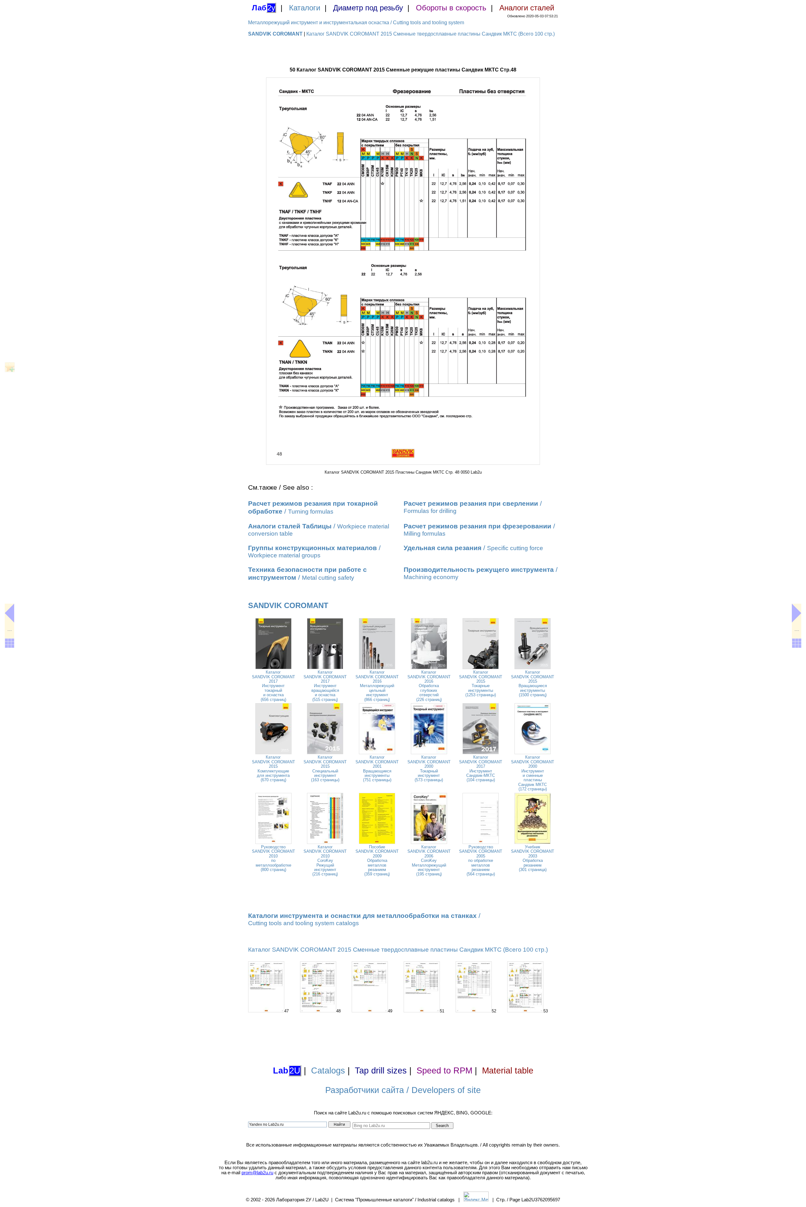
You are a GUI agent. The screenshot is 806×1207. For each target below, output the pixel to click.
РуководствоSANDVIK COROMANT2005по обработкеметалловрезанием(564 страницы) (480, 860)
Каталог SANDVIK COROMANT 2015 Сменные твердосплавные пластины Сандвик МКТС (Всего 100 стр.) (430, 34)
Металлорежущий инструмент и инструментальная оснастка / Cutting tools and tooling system (356, 22)
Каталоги (304, 7)
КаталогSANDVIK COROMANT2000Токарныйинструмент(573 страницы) (429, 768)
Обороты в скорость (451, 7)
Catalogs (328, 1070)
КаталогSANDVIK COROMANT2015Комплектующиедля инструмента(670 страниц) (273, 768)
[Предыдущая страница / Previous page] (9, 613)
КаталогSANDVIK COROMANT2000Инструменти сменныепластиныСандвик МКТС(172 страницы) (532, 773)
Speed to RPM (444, 1070)
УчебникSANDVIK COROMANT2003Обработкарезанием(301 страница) (532, 858)
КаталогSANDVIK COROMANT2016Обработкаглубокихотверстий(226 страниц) (429, 686)
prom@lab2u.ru (257, 1172)
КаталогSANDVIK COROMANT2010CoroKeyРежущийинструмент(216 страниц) (325, 860)
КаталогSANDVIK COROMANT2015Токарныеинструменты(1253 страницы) (480, 683)
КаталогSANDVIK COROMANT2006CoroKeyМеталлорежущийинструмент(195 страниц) (429, 860)
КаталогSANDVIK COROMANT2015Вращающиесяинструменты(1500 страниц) (532, 683)
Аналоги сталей (526, 7)
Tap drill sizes (381, 1070)
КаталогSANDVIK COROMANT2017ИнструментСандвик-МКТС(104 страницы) (480, 768)
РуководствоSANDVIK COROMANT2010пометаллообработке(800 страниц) (273, 858)
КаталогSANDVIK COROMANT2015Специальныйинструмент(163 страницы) (325, 768)
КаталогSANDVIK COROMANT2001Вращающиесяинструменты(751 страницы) (377, 768)
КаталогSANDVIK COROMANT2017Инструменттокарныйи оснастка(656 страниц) (273, 686)
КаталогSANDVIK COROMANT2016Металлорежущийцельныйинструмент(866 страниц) (377, 686)
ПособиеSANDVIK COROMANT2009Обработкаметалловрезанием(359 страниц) (377, 860)
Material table (507, 1070)
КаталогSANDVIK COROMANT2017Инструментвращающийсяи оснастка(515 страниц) (325, 686)
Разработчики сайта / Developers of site (403, 1090)
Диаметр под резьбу (368, 7)
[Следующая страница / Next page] (796, 613)
